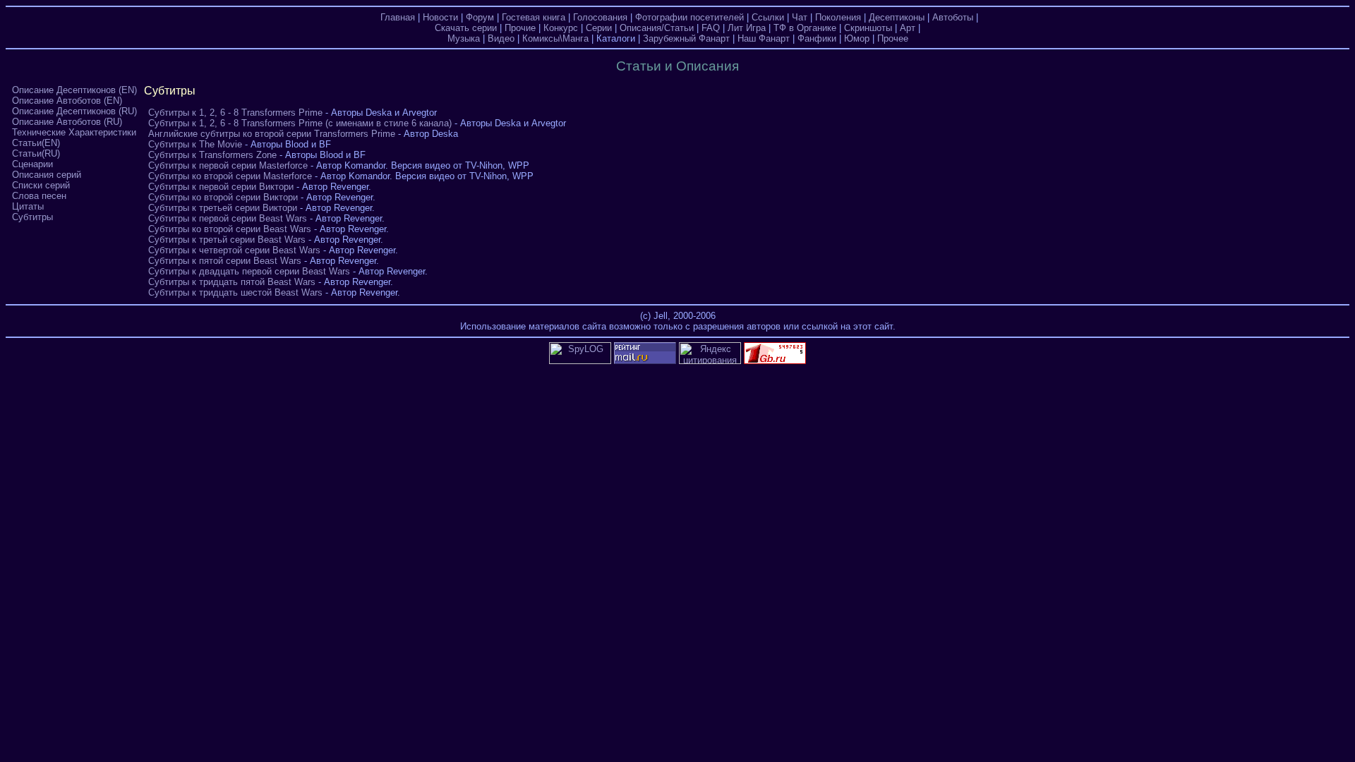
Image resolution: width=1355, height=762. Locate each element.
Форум (480, 17)
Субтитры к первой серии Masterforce (228, 165)
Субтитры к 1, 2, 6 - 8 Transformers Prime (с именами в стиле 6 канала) (300, 123)
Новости (440, 17)
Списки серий (41, 185)
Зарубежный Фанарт (686, 38)
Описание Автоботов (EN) (67, 100)
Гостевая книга (533, 17)
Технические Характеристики (74, 132)
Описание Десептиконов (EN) (74, 90)
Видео (501, 38)
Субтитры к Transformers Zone (212, 155)
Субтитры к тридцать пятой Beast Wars (231, 282)
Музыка (463, 38)
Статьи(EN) (36, 143)
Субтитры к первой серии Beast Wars (227, 218)
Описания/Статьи (657, 28)
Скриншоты (868, 28)
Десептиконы (897, 17)
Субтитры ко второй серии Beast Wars (229, 229)
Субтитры (32, 217)
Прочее (892, 38)
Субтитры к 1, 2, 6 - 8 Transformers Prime (235, 112)
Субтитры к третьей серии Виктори (222, 207)
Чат (799, 17)
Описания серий (46, 174)
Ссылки (768, 17)
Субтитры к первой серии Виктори (221, 186)
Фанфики (816, 38)
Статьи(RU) (36, 153)
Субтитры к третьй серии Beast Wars (227, 239)
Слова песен (39, 195)
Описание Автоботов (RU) (67, 121)
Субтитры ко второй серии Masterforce (230, 176)
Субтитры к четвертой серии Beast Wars (234, 250)
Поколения (838, 17)
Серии (599, 28)
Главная (397, 17)
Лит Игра (747, 28)
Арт (907, 28)
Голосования (600, 17)
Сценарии (32, 164)
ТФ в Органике (804, 28)
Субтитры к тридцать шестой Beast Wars (235, 292)
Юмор (856, 38)
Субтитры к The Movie (195, 144)
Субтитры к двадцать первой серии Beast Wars (249, 271)
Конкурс (560, 28)
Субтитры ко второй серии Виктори (223, 197)
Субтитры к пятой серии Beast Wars (224, 260)
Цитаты (28, 206)
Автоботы (952, 17)
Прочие (520, 28)
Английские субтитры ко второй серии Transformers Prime (271, 133)
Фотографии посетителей (689, 17)
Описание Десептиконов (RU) (74, 111)
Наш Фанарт (763, 38)
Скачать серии (466, 28)
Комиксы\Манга (555, 38)
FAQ (710, 28)
